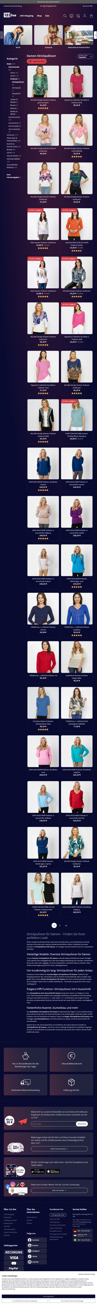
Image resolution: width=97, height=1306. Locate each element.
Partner (29, 1223)
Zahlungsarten (55, 1222)
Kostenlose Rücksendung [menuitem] (13, 6)
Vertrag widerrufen (58, 1215)
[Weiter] (65, 925)
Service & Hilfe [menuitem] (88, 6)
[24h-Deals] (78, 16)
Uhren (11, 152)
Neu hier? (7, 1226)
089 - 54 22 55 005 (84, 1240)
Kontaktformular (56, 1231)
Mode (11, 64)
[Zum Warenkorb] (91, 15)
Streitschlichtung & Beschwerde (56, 1238)
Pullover (15, 79)
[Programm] (71, 15)
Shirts (14, 73)
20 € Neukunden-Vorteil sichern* (48, 2)
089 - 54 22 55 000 (84, 1231)
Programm (7, 1217)
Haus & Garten (14, 155)
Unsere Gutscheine (10, 1232)
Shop (39, 15)
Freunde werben (9, 1229)
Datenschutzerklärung (8, 1289)
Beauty (11, 149)
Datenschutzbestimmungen (87, 1274)
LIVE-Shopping (26, 15)
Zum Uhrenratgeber (13, 175)
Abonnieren (82, 1124)
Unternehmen (32, 1217)
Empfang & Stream (10, 1220)
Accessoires (15, 123)
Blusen (14, 105)
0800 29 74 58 (82, 1235)
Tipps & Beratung (56, 1228)
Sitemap (7, 1235)
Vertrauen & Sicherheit (57, 1225)
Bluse (50, 998)
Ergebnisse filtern (39, 61)
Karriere (29, 1220)
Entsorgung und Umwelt (58, 1234)
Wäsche (14, 108)
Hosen (14, 76)
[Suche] (65, 15)
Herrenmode (15, 126)
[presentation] (1, 35)
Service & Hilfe (55, 1219)
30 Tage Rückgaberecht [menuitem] (48, 6)
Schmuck (12, 135)
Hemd (63, 998)
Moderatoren (8, 1223)
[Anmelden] (85, 15)
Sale (47, 15)
